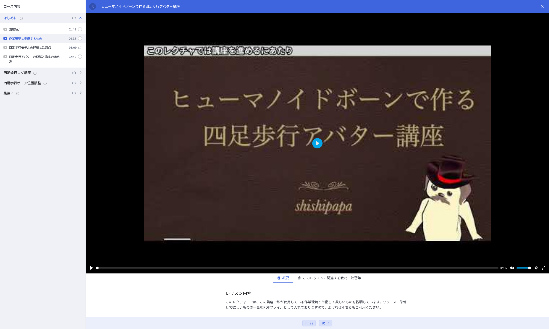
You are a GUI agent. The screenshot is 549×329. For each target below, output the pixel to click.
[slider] (297, 268)
